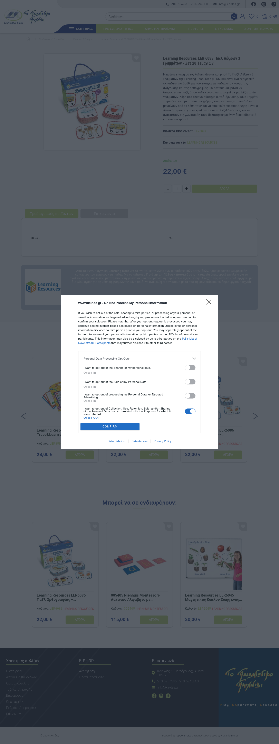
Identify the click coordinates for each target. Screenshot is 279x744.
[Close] (210, 303)
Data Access (139, 441)
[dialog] (139, 372)
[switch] (190, 367)
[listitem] (139, 358)
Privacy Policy (163, 441)
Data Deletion (116, 441)
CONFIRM (110, 426)
